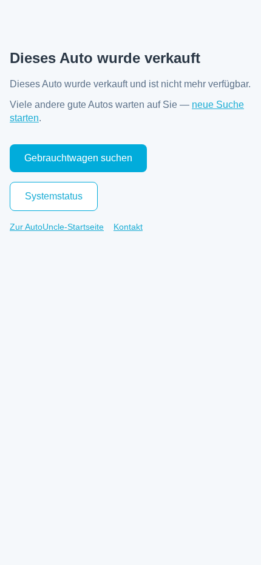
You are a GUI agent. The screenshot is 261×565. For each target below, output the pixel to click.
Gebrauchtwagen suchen (78, 158)
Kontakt (128, 227)
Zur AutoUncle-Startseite (57, 227)
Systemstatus (54, 196)
